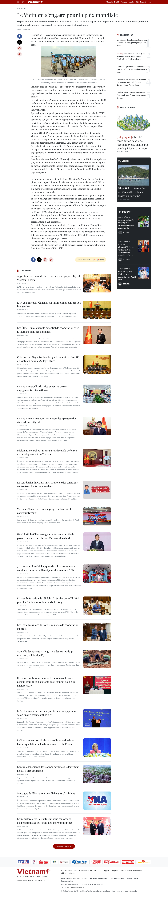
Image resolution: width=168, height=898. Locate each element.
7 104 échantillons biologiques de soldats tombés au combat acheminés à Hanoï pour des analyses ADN (46, 568)
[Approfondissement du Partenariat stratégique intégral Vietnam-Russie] (97, 283)
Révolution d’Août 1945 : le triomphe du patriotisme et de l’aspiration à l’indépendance (131, 56)
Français (124, 2)
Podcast (127, 211)
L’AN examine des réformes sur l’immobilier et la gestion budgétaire (49, 304)
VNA (122, 870)
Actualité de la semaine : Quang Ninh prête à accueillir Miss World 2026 (127, 274)
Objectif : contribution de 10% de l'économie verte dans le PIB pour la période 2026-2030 (132, 142)
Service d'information (134, 870)
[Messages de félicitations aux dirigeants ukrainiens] (97, 801)
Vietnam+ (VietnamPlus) (35, 2)
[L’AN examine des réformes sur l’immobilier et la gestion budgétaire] (97, 310)
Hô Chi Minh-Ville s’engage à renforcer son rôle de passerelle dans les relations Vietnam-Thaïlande (45, 536)
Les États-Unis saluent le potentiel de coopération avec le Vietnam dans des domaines (48, 329)
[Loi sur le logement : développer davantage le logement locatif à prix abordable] (97, 774)
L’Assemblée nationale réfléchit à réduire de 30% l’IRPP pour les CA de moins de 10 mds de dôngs (48, 600)
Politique (22, 8)
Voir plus (26, 270)
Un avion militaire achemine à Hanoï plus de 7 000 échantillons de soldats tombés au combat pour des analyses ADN (46, 681)
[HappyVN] (143, 862)
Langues (115, 870)
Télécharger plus (64, 846)
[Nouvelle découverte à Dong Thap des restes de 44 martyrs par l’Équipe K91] (97, 659)
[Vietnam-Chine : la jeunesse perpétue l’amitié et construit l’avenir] (97, 516)
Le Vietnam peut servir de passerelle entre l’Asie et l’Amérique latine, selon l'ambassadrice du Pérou (45, 742)
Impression (19, 48)
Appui (106, 870)
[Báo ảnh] (128, 862)
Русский (143, 2)
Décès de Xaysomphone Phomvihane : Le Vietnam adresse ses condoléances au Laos (133, 69)
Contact (72, 873)
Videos (125, 161)
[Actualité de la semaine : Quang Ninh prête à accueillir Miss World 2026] (143, 273)
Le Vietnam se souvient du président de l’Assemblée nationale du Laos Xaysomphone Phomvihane (133, 82)
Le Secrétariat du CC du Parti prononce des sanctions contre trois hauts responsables (47, 484)
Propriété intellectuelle (68, 870)
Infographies (127, 107)
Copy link (19, 54)
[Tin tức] (43, 862)
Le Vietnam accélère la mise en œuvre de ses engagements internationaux (42, 388)
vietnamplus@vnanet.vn (75, 887)
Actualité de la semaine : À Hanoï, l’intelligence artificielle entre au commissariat (126, 222)
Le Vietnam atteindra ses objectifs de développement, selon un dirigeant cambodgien (47, 712)
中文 (137, 2)
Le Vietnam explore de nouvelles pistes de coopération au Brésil (47, 626)
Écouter (126, 232)
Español (131, 2)
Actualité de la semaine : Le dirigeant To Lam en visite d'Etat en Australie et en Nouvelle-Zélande (126, 248)
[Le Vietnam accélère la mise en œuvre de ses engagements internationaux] (97, 394)
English (116, 2)
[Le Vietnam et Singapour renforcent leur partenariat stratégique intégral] (97, 426)
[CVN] (95, 862)
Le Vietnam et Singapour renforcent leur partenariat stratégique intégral (46, 420)
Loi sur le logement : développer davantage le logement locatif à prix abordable (48, 768)
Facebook (19, 36)
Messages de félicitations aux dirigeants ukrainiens (46, 793)
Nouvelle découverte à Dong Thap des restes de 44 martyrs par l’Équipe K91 (45, 653)
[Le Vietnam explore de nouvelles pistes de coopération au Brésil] (97, 632)
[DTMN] (111, 862)
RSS (100, 870)
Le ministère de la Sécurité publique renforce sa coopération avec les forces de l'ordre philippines (44, 820)
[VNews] (33, 862)
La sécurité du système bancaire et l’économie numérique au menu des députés (131, 95)
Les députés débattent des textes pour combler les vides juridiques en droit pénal (132, 43)
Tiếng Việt (109, 2)
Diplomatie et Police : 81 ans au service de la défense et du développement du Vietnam (47, 452)
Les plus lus (126, 35)
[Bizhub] (64, 862)
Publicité (64, 873)
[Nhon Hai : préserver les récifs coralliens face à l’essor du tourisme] (133, 175)
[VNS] (79, 862)
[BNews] (54, 862)
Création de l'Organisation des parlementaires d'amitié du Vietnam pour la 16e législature (48, 359)
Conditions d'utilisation (87, 870)
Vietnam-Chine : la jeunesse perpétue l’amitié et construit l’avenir (44, 510)
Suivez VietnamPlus (84, 259)
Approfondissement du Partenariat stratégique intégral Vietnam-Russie (48, 277)
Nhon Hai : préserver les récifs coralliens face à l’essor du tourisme (131, 192)
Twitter (19, 42)
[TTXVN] (23, 862)
